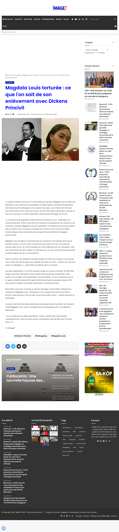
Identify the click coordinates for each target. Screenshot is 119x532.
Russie (81, 447)
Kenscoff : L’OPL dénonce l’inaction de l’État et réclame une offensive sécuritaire (106, 110)
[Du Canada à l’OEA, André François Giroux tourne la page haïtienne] (91, 238)
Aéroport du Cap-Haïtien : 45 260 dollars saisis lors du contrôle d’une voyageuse (106, 222)
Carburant (82, 431)
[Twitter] (101, 441)
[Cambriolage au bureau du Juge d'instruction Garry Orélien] (35, 439)
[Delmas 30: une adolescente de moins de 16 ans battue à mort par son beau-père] (45, 433)
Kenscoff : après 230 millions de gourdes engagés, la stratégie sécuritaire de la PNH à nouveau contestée (106, 131)
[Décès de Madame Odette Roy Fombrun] (45, 441)
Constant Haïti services (88, 512)
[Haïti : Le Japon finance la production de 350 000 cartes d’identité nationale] (91, 254)
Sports (59, 19)
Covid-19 (79, 435)
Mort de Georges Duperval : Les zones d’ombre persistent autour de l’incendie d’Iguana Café (105, 294)
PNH (74, 447)
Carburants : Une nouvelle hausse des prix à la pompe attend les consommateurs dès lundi (26, 378)
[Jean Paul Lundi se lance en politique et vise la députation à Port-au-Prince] (91, 272)
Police (66, 19)
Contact (18, 19)
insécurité (72, 439)
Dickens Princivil (23, 336)
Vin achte (8, 19)
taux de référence (68, 451)
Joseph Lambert (68, 443)
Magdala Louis (59, 336)
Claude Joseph (67, 435)
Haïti (64, 439)
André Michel (79, 428)
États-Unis (66, 455)
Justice (37, 19)
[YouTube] (104, 441)
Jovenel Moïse (81, 443)
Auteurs (114, 516)
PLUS (4, 26)
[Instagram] (107, 441)
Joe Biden (82, 439)
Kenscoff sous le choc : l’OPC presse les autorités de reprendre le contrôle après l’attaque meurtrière (106, 178)
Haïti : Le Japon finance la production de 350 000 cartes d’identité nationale (105, 257)
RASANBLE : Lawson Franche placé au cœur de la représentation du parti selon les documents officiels (106, 154)
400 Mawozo (67, 428)
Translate (101, 53)
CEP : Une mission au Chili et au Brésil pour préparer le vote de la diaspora (98, 93)
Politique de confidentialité (100, 516)
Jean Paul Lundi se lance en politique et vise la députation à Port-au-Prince (106, 274)
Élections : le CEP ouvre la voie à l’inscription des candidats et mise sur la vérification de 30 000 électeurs (106, 201)
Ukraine (79, 451)
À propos (79, 516)
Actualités (17, 75)
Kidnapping (41, 336)
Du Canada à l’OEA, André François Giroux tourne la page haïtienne (106, 240)
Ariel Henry (66, 431)
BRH (74, 431)
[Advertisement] (19, 52)
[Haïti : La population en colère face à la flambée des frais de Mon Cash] (35, 428)
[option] (40, 378)
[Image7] (59, 8)
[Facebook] (98, 441)
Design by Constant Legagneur (57, 512)
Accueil (9, 75)
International (48, 19)
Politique (28, 19)
